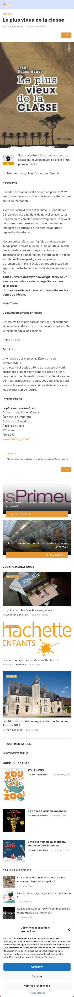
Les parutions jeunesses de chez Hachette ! (31, 660)
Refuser (37, 976)
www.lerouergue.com (16, 439)
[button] (69, 929)
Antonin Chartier (17, 615)
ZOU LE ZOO (36, 770)
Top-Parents (14, 26)
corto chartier (16, 664)
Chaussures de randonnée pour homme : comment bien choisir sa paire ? (41, 879)
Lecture (7, 14)
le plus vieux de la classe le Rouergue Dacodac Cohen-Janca (38, 459)
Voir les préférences (37, 985)
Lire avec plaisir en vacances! (47, 811)
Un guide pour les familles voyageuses (27, 610)
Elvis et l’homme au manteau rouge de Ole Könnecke (47, 843)
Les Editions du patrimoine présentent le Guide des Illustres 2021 (35, 723)
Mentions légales (37, 993)
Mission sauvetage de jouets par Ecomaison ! (44, 895)
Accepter (37, 966)
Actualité (12, 576)
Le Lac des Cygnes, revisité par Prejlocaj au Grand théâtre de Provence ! (43, 910)
